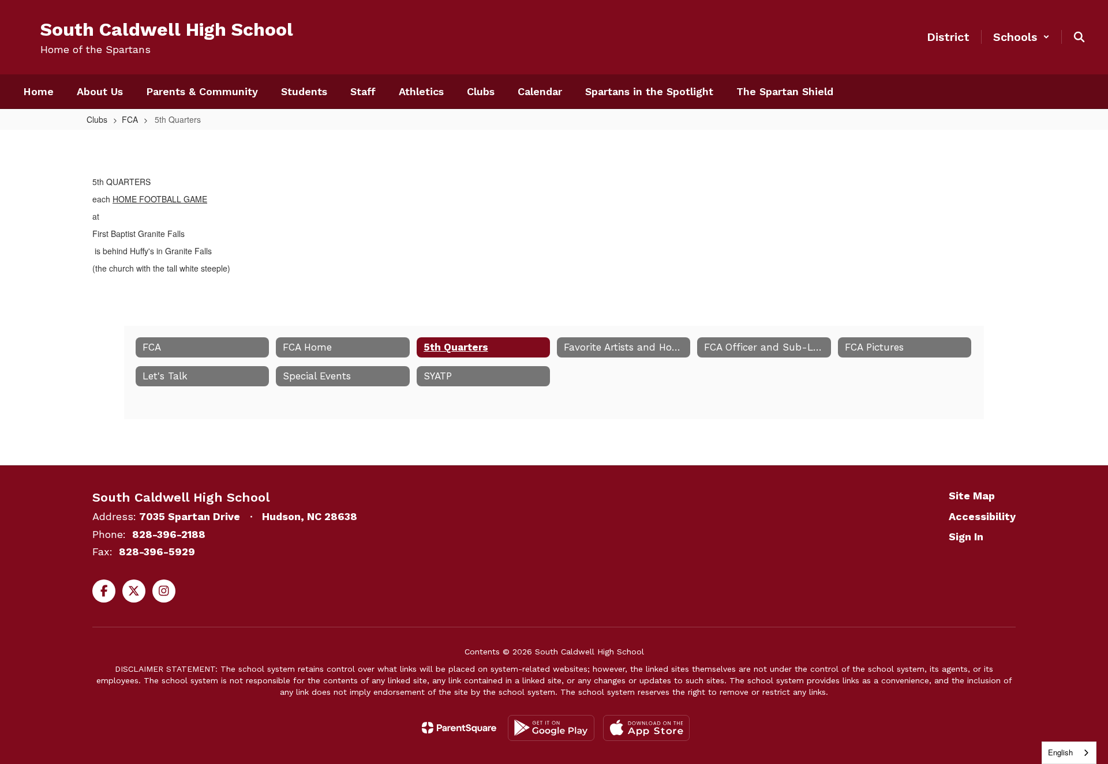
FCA (130, 119)
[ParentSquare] (459, 727)
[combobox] (1069, 753)
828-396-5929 (157, 551)
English (1060, 752)
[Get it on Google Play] (551, 728)
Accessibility (982, 516)
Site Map (972, 496)
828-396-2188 (168, 534)
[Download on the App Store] (646, 728)
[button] (1021, 37)
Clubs (97, 119)
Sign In (966, 536)
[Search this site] (1079, 37)
